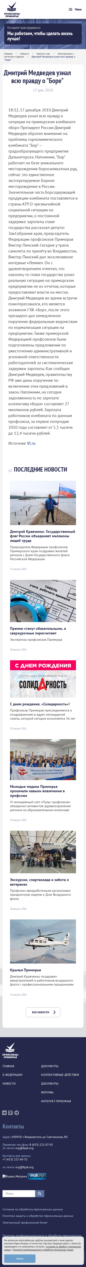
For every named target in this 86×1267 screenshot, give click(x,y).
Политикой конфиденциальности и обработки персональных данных (43, 1249)
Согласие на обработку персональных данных (33, 1209)
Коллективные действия (60, 1075)
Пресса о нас (43, 53)
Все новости (40, 1012)
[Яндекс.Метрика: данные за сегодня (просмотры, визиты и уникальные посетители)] (15, 1176)
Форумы (47, 1092)
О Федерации (12, 1075)
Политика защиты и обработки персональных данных (38, 1216)
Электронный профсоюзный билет (25, 1222)
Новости (24, 53)
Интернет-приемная (56, 1101)
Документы (49, 1066)
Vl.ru (31, 443)
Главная (8, 53)
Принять (20, 1258)
